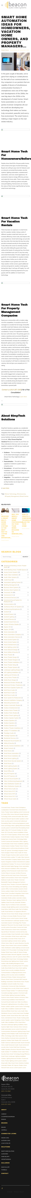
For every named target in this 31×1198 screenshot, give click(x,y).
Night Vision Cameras (12, 1027)
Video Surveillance (22, 1002)
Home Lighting (22, 941)
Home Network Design (11, 649)
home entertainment (7, 1018)
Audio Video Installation (11, 575)
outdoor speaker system (12, 1006)
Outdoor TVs (12, 864)
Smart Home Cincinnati (12, 979)
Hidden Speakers (6, 1049)
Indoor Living (5, 1137)
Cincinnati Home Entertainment (18, 810)
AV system (16, 943)
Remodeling (4, 823)
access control (16, 1029)
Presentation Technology (16, 950)
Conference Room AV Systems (13, 607)
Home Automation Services (12, 637)
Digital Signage (14, 866)
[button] (2, 5)
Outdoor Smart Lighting (11, 715)
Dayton (19, 859)
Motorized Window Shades (12, 682)
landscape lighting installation (16, 1024)
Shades (21, 1065)
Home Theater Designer (11, 660)
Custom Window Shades (11, 624)
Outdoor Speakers (9, 720)
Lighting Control (5, 871)
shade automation (6, 1029)
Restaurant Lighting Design (18, 1031)
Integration (18, 893)
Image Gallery (5, 1167)
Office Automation (21, 868)
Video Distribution (6, 947)
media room (14, 1002)
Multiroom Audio (5, 880)
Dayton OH (7, 627)
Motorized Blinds (6, 1011)
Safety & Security (9, 743)
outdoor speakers (20, 819)
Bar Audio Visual (23, 1015)
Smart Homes (24, 496)
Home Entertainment (10, 644)
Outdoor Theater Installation (12, 728)
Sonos (8, 1054)
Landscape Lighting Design (12, 670)
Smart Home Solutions (17, 1063)
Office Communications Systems (15, 889)
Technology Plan (17, 923)
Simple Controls (8, 748)
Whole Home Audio (10, 789)
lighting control (18, 812)
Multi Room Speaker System (12, 687)
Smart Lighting (16, 900)
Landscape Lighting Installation (17, 1056)
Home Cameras (23, 1027)
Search (25, 556)
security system (5, 828)
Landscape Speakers (19, 920)
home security (12, 988)
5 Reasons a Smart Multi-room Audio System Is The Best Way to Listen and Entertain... (6, 526)
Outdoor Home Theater (11, 710)
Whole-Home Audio (15, 852)
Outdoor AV (20, 830)
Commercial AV (8, 595)
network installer (12, 984)
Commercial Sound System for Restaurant (13, 600)
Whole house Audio (10, 952)
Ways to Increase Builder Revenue (12, 916)
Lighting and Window (10, 675)
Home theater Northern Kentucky (15, 997)
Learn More (23, 396)
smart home (20, 1013)
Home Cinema (24, 846)
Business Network (16, 1049)
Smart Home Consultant (8, 893)
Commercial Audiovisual (20, 821)
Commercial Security (21, 932)
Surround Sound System (11, 778)
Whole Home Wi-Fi (10, 791)
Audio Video (7, 1063)
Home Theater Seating (19, 1018)
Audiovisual (13, 1042)
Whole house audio (17, 936)
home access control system (14, 1067)
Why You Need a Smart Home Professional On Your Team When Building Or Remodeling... (18, 524)
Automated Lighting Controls (9, 941)
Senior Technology (24, 1006)
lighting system (15, 907)
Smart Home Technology (16, 959)
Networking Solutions (10, 703)
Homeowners (22, 494)
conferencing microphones (17, 848)
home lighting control (10, 647)
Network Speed (10, 819)
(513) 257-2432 (6, 1104)
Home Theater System (7, 812)
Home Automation (9, 632)
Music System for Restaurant (12, 698)
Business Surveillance (19, 1004)
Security (16, 925)
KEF (20, 1040)
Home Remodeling (14, 886)
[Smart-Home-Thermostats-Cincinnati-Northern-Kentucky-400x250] (15, 62)
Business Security (24, 943)
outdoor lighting (15, 947)
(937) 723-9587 (6, 1091)
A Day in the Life (5, 1143)
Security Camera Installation (12, 746)
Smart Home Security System (12, 761)
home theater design (17, 914)
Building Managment (15, 963)
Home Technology (11, 494)
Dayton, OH (7, 629)
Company (3, 1114)
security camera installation (17, 975)
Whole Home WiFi (9, 794)
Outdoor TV (14, 990)
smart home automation (12, 895)
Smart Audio (21, 1051)
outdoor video (5, 963)
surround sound (24, 947)
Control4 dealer (5, 843)
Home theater (9, 945)
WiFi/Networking (6, 1159)
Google (9, 907)
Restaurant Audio (15, 871)
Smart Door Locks (16, 1011)
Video (6, 830)
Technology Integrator (18, 850)
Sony (17, 968)
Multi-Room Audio (9, 690)
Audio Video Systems (23, 857)
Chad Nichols (17, 981)
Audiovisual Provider (20, 1009)
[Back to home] (15, 5)
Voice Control (9, 1047)
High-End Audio (5, 866)
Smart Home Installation (11, 756)
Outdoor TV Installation (11, 1051)
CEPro (16, 1022)
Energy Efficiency (25, 1054)
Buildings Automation (7, 981)
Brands (3, 1127)
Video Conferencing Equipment (13, 781)
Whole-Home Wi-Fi (10, 796)
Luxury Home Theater (10, 677)
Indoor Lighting (15, 825)
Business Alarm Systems (11, 587)
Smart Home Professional (19, 875)
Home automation (24, 866)
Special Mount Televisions (8, 932)
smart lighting (12, 961)
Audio (9, 816)
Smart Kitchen (15, 1015)
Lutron (24, 1067)
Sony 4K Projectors (9, 776)
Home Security (5, 1156)
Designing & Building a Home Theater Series (15, 566)
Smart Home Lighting (10, 758)
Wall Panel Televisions (20, 1047)
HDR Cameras (23, 979)
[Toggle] (28, 572)
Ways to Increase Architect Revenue (16, 873)
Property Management (12, 496)
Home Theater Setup (10, 665)
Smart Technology (15, 1054)
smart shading (25, 934)
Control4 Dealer (9, 614)
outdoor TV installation (11, 730)
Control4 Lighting (9, 617)
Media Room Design (10, 680)
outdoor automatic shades (19, 898)
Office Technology (6, 1036)
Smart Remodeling (20, 828)
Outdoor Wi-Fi (5, 950)
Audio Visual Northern (7, 911)
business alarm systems (17, 855)
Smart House (8, 763)
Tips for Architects (11, 904)
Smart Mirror (4, 909)
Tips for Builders (23, 909)
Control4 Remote (9, 619)
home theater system (22, 961)
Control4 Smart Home (10, 622)
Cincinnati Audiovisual (22, 884)
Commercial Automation (12, 841)
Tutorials (4, 1169)
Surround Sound (5, 1002)
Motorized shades (6, 954)
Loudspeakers (5, 810)
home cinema (9, 839)
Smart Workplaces (20, 807)
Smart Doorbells (15, 934)
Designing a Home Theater (22, 1020)
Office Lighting (23, 841)
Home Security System (21, 891)
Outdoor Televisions (6, 900)
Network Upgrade (16, 954)
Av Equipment (17, 911)
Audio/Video (4, 1153)
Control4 (6, 612)
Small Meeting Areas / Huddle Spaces (15, 570)
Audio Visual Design (20, 1033)
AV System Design (22, 952)
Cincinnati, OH (8, 592)
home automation (20, 1038)
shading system (5, 848)
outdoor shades (10, 891)
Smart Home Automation (11, 753)
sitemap (9, 1192)
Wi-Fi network (13, 830)
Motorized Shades (25, 825)
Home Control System (10, 639)
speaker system (10, 1020)
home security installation (13, 970)
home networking (13, 966)
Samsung (19, 977)
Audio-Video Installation (7, 1009)
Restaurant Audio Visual (15, 1045)
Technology (4, 988)
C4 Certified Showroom (8, 1116)
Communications (9, 604)
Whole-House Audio (10, 799)
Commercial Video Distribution (17, 986)
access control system (13, 918)
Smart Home (5, 50)
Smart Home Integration (21, 877)
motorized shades (6, 934)
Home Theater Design (10, 657)
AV (22, 852)
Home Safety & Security (11, 652)
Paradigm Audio (9, 733)
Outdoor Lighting (6, 1058)
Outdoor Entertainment (11, 708)
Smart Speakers (12, 834)
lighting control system (16, 1061)
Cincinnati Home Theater (8, 807)
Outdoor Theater (14, 846)
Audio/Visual (8, 580)
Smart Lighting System (11, 766)
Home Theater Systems (11, 667)
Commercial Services (10, 597)
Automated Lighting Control (12, 582)
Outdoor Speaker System (11, 718)
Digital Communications (7, 877)
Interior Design (23, 918)
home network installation (21, 945)
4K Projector (15, 1065)
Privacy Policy (19, 1192)
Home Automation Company (12, 634)
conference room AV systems (14, 957)
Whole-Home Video (6, 943)
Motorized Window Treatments (13, 685)
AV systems (8, 850)
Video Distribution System (11, 783)
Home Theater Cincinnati (17, 880)
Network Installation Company (13, 700)
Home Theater (8, 655)
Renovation (13, 927)
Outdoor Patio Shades (10, 713)
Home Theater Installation (12, 662)
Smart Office (6, 814)
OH (28, 1033)
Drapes (3, 945)
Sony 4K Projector (9, 773)
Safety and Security (6, 875)
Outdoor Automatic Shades (12, 705)
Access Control (12, 1013)
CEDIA (7, 959)
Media (9, 898)
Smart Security (10, 902)
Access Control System (10, 572)
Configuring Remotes (17, 972)
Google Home (22, 925)
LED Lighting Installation (11, 672)
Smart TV (20, 966)
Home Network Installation (8, 868)
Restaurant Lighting (6, 1004)
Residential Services (10, 738)
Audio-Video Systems (10, 577)
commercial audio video (17, 816)
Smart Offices (8, 771)
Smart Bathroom (20, 999)
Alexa (6, 968)
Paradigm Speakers (10, 735)
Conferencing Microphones (12, 609)
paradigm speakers (13, 993)
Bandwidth (4, 882)
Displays (12, 1033)
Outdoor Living (5, 1140)
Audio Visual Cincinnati (23, 1042)
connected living (23, 907)
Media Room (11, 968)
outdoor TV (14, 857)
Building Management (10, 585)
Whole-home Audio (21, 988)
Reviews (3, 1119)
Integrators (9, 862)
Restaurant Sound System (11, 741)
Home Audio (4, 1045)
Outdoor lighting (9, 995)
